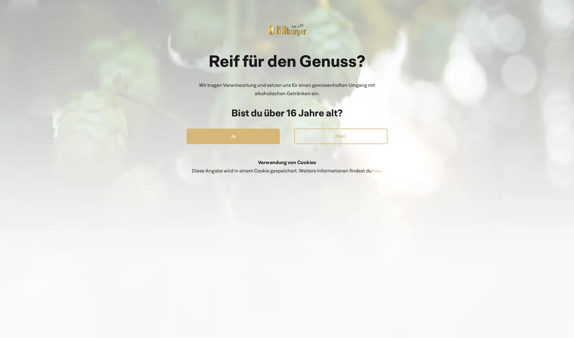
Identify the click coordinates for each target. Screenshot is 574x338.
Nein (340, 136)
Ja (233, 136)
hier (377, 171)
